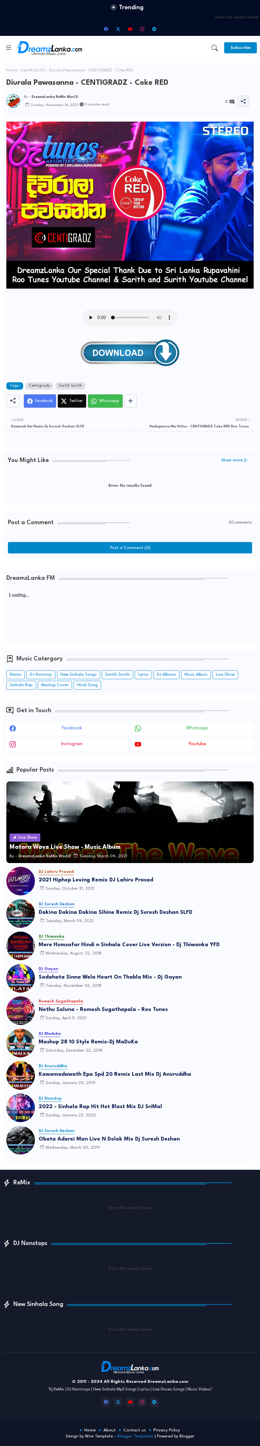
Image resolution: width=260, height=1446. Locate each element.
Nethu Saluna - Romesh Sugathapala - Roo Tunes (103, 1009)
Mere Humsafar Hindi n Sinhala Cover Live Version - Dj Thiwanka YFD (129, 944)
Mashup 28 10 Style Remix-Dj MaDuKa (88, 1042)
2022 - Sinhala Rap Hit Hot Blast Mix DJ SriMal (100, 1106)
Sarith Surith (33, 70)
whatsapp (197, 728)
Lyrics (143, 675)
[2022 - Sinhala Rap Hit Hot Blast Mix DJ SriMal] (20, 1108)
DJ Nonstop (41, 675)
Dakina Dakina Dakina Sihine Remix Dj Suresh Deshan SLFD (115, 912)
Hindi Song (87, 685)
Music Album (196, 675)
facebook (72, 728)
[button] (214, 48)
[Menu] (8, 47)
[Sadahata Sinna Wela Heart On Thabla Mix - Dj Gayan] (20, 978)
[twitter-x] (118, 28)
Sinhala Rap (21, 685)
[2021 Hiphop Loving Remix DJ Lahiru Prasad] (20, 881)
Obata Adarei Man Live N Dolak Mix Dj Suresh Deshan (109, 1139)
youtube (197, 744)
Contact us (134, 1430)
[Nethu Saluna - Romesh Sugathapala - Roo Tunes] (20, 1010)
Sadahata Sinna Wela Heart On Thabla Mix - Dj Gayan (110, 977)
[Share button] (130, 401)
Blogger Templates (135, 1436)
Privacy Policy (166, 1430)
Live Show (225, 675)
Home (11, 70)
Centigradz (39, 386)
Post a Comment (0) (130, 548)
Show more (232, 460)
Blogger (186, 1436)
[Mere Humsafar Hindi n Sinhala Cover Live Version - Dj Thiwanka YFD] (20, 946)
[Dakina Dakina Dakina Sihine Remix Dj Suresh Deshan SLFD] (20, 913)
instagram (71, 744)
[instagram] (142, 28)
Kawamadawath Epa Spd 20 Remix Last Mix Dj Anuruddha (115, 1074)
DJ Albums (166, 675)
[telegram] (154, 28)
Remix (15, 675)
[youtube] (130, 28)
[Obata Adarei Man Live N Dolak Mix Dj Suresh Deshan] (20, 1140)
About (109, 1430)
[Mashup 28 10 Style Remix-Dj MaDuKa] (20, 1043)
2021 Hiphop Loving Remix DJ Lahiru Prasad (96, 880)
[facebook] (105, 28)
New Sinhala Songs (79, 675)
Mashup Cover (54, 685)
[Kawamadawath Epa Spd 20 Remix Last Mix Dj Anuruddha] (20, 1075)
